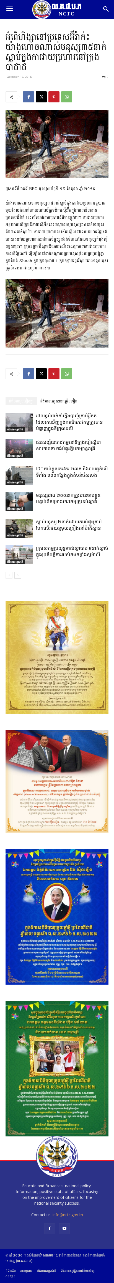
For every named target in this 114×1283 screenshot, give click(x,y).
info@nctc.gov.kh (68, 1214)
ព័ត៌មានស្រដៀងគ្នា (21, 401)
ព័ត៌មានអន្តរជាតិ (15, 429)
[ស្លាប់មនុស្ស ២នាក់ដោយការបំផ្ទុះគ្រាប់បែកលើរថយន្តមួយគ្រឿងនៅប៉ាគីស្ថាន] (19, 528)
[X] (41, 96)
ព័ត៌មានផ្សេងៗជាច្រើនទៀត (58, 401)
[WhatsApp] (66, 96)
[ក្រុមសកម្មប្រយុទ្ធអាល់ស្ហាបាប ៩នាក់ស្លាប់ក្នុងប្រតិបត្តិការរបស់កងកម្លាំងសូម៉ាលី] (19, 554)
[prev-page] (9, 575)
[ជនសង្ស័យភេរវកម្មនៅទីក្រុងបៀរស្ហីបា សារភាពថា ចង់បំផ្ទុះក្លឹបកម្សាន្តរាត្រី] (19, 448)
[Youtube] (64, 1228)
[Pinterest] (53, 96)
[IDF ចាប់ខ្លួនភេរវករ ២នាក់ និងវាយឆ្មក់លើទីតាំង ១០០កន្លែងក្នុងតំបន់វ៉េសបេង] (19, 475)
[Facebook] (28, 96)
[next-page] (17, 575)
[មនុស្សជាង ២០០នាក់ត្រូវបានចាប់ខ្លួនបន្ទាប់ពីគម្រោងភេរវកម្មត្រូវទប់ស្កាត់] (19, 501)
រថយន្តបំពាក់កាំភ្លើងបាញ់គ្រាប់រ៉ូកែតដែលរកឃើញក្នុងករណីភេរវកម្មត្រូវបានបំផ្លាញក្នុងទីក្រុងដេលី (69, 422)
